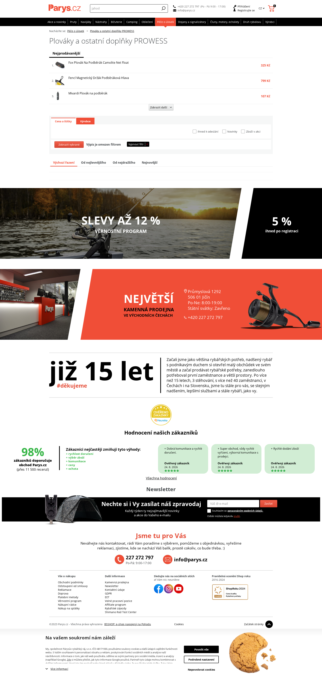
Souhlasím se (219, 510)
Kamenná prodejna (117, 582)
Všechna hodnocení (161, 478)
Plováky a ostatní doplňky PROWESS (112, 31)
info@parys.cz (186, 10)
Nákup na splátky (69, 608)
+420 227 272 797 (188, 6)
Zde (69, 659)
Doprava (63, 593)
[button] (163, 8)
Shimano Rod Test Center (121, 612)
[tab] (63, 121)
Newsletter (112, 586)
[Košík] (272, 8)
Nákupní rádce (67, 604)
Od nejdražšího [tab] (124, 162)
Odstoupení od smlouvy (73, 586)
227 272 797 (140, 557)
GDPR (108, 593)
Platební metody (68, 597)
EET (107, 597)
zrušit (237, 516)
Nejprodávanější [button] (66, 53)
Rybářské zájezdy (115, 608)
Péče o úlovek (75, 31)
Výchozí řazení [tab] (64, 162)
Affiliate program (115, 604)
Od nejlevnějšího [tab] (93, 162)
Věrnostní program (69, 601)
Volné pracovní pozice (118, 601)
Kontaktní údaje (115, 589)
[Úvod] (65, 8)
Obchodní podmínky (70, 582)
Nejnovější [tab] (149, 162)
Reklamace (64, 589)
